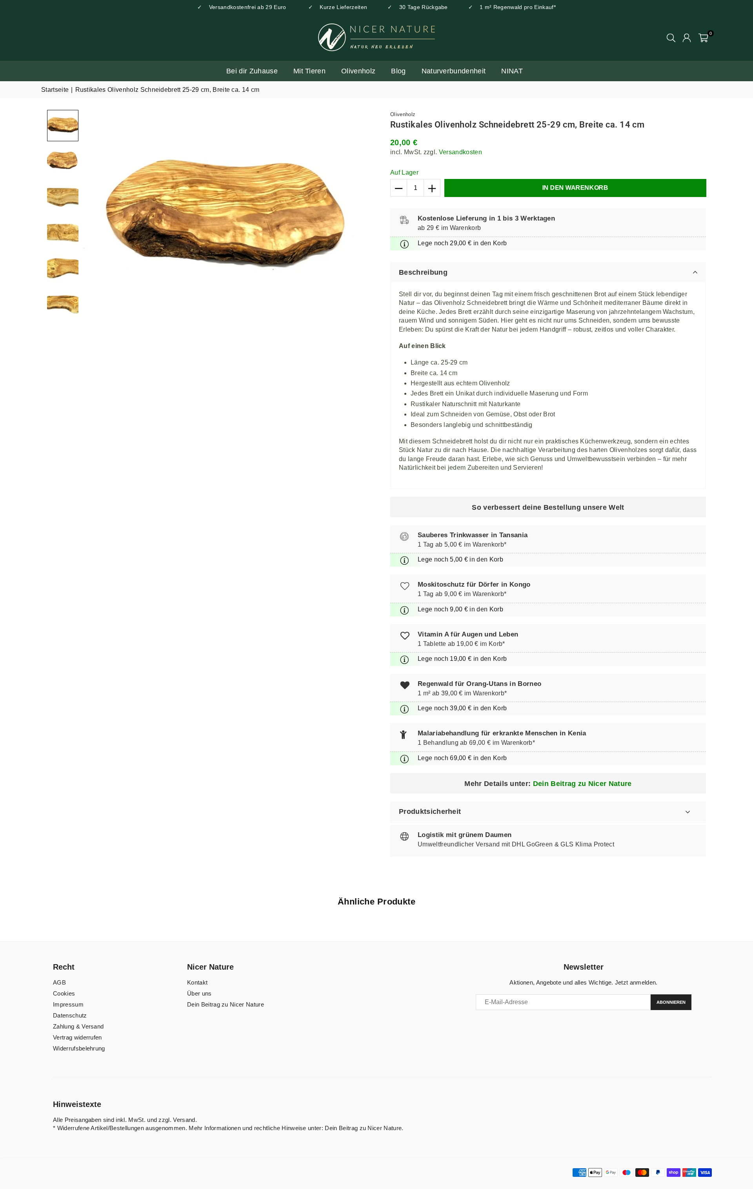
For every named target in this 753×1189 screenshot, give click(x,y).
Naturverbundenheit (454, 71)
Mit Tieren (309, 71)
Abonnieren (671, 1002)
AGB (59, 982)
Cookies (64, 993)
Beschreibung (423, 272)
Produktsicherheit (430, 811)
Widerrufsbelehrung (79, 1048)
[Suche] (671, 37)
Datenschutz (70, 1015)
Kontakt (197, 982)
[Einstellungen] (687, 37)
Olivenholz (358, 71)
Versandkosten (460, 152)
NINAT (512, 71)
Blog (398, 71)
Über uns (199, 993)
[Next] (360, 218)
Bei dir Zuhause (252, 71)
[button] (703, 37)
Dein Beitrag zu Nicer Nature (582, 784)
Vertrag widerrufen (77, 1037)
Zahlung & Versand (78, 1026)
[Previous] (93, 218)
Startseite (55, 89)
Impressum (68, 1004)
